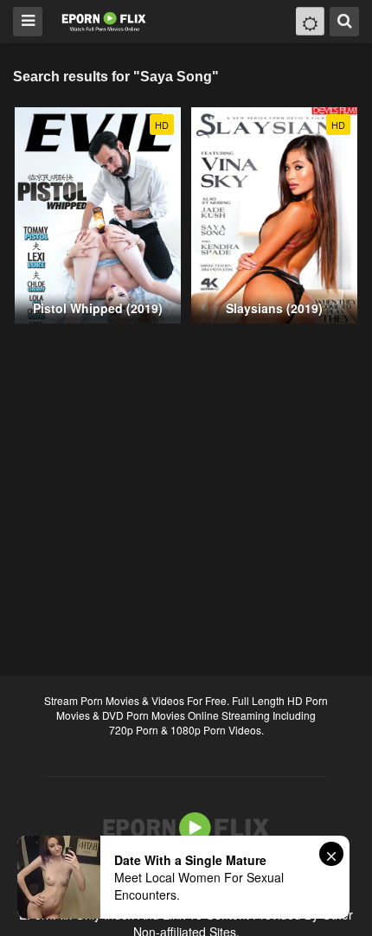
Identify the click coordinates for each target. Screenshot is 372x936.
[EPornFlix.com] (105, 20)
